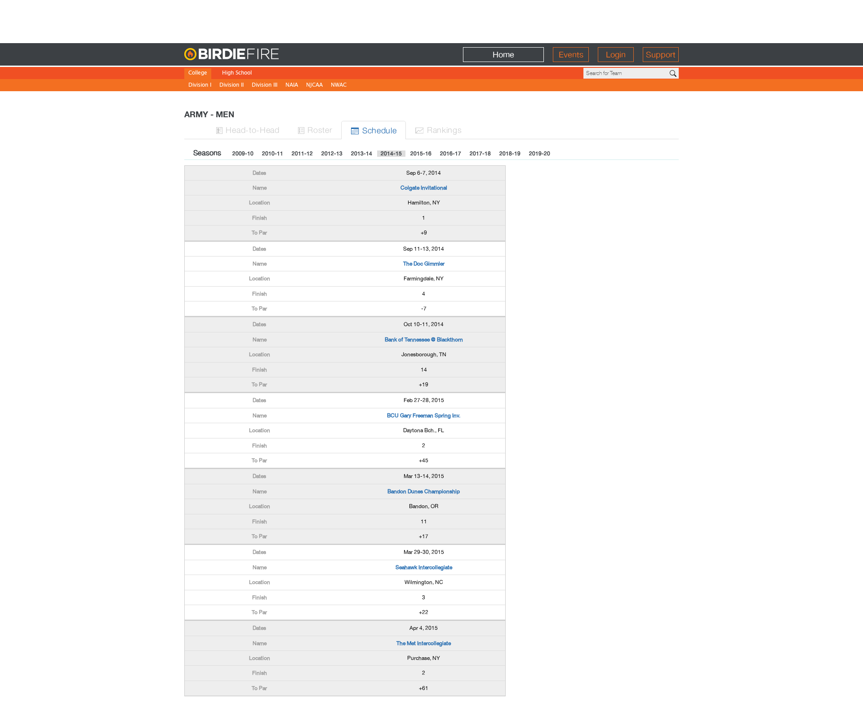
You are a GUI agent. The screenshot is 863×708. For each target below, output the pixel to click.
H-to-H (248, 130)
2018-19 (509, 153)
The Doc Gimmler (424, 264)
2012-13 (332, 153)
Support (661, 54)
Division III (264, 85)
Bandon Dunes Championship (423, 491)
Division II (231, 85)
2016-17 (450, 153)
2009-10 (243, 153)
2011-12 (302, 153)
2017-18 (480, 153)
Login (616, 54)
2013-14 (361, 153)
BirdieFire (249, 54)
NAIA (291, 85)
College (197, 73)
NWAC (339, 85)
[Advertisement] (431, 20)
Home (503, 54)
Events (571, 54)
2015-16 (421, 153)
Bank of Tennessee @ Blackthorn (424, 339)
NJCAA (314, 85)
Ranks (438, 130)
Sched (373, 130)
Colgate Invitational (423, 188)
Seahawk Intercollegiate (424, 567)
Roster (315, 130)
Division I (199, 85)
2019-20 (539, 153)
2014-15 (391, 153)
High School (237, 73)
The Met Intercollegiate (423, 643)
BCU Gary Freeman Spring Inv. (423, 415)
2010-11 (272, 153)
